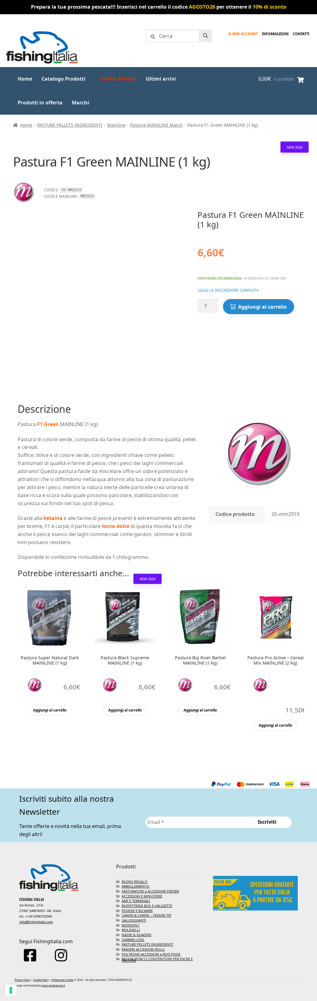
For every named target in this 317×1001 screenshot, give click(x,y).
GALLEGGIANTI (134, 920)
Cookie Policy (41, 980)
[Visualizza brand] (23, 205)
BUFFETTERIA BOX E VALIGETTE (147, 905)
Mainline (116, 125)
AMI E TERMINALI (136, 900)
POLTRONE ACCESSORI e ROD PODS (151, 954)
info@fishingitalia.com (36, 921)
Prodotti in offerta (40, 102)
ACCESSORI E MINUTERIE (142, 896)
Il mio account (243, 34)
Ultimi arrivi (161, 78)
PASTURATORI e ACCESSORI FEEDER (150, 891)
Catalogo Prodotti (63, 78)
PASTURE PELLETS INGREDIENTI (69, 125)
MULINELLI (131, 929)
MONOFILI (130, 925)
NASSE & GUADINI (136, 934)
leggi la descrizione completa (228, 290)
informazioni (275, 34)
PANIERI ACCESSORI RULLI (143, 949)
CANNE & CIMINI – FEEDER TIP (147, 915)
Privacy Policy (22, 980)
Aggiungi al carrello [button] (50, 710)
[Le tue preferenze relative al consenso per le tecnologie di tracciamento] (11, 990)
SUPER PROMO (118, 78)
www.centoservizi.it (53, 985)
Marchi (80, 102)
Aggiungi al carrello (262, 306)
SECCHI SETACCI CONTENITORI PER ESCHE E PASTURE (157, 959)
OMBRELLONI (133, 939)
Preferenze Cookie (62, 980)
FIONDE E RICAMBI (137, 910)
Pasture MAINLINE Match (156, 125)
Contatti (301, 34)
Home (25, 78)
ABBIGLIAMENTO (136, 886)
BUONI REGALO (134, 881)
